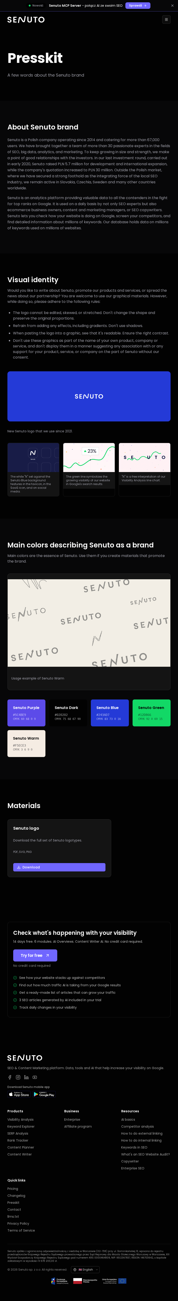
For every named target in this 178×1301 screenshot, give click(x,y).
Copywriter (130, 1161)
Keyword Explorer (21, 1126)
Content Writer (19, 1154)
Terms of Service (21, 1230)
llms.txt (13, 1216)
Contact (14, 1209)
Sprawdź (135, 5)
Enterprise (72, 1119)
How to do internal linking (141, 1140)
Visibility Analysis (20, 1119)
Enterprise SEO (132, 1168)
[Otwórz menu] (166, 19)
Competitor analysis (137, 1126)
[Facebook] (9, 1077)
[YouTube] (34, 1077)
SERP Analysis (17, 1133)
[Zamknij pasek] (172, 5)
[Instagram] (18, 1077)
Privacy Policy (18, 1223)
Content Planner (20, 1147)
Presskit (13, 1202)
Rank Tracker (17, 1140)
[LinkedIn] (26, 1077)
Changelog (16, 1195)
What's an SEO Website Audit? (145, 1154)
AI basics (128, 1119)
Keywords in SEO (134, 1147)
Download (31, 867)
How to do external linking (141, 1133)
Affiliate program (78, 1126)
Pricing (12, 1188)
